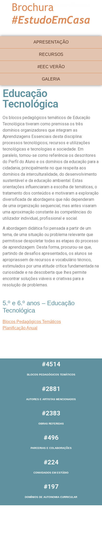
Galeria (51, 79)
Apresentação (51, 42)
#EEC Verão (51, 67)
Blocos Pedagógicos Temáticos (32, 321)
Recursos (51, 54)
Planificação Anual (20, 328)
